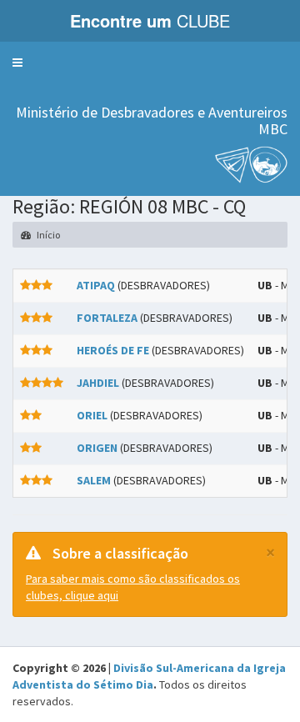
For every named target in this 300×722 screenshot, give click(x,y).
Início (47, 234)
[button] (17, 62)
